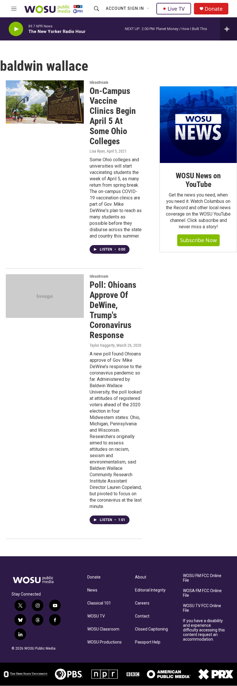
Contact (142, 616)
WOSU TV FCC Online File (202, 608)
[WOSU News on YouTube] (198, 124)
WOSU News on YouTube (198, 180)
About (140, 577)
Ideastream (99, 82)
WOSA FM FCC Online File (202, 593)
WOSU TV (96, 616)
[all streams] (228, 28)
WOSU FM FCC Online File (202, 578)
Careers (142, 603)
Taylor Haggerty (102, 345)
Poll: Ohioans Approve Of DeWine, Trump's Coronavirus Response (113, 310)
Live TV (176, 8)
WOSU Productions (104, 642)
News (92, 590)
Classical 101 (99, 603)
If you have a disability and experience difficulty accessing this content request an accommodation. (204, 630)
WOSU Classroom (103, 629)
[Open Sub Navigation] (148, 8)
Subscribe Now (198, 240)
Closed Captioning (151, 629)
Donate (214, 9)
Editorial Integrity (150, 590)
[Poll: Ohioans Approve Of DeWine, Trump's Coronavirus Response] (45, 296)
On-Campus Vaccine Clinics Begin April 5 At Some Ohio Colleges (113, 116)
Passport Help (147, 642)
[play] (16, 29)
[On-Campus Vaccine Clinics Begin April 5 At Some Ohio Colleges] (45, 102)
